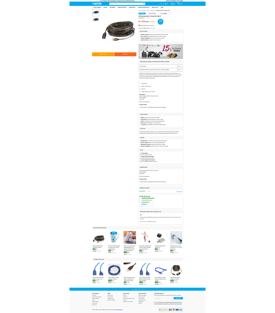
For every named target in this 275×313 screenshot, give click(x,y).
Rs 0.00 (181, 3)
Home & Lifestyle (95, 301)
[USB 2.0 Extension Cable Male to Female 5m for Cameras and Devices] (130, 275)
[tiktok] (167, 3)
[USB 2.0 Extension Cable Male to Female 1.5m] (98, 275)
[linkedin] (161, 3)
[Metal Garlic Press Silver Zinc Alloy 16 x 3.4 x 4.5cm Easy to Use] (176, 243)
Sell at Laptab (141, 298)
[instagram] (163, 3)
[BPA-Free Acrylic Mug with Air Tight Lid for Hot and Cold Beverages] (114, 243)
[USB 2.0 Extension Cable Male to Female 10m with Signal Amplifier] (145, 275)
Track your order (142, 296)
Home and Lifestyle (122, 7)
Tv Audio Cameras (95, 298)
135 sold (162, 13)
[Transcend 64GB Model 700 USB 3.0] (161, 243)
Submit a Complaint (111, 300)
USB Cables (152, 28)
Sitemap (140, 303)
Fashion (105, 7)
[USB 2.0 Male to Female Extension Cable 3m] (114, 275)
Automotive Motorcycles (143, 7)
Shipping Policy (111, 298)
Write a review (179, 191)
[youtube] (165, 3)
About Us (125, 295)
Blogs (162, 7)
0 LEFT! (160, 21)
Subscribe (178, 298)
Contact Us (125, 296)
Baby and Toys (155, 7)
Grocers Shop (132, 7)
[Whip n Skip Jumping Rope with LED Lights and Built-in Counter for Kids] (145, 243)
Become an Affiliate (142, 295)
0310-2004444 (173, 0)
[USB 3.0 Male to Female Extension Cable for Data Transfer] (161, 275)
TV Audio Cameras (97, 7)
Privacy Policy (110, 296)
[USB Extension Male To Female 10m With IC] (176, 275)
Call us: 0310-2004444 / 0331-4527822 (129, 299)
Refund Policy (110, 295)
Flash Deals (141, 13)
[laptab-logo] (97, 3)
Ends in (150, 13)
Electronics (112, 7)
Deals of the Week (142, 300)
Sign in (173, 3)
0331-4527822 (180, 0)
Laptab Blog (141, 301)
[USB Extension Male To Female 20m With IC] (98, 243)
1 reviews (148, 18)
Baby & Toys (94, 304)
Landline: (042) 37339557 (128, 301)
